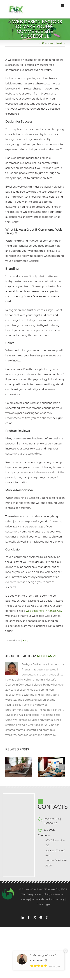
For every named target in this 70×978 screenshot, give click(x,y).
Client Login (43, 904)
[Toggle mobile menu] (63, 5)
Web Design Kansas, (32, 894)
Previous (47, 43)
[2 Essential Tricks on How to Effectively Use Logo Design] (51, 758)
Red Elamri (46, 656)
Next (59, 43)
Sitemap (25, 899)
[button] (8, 767)
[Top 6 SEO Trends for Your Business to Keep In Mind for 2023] (18, 758)
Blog (25, 640)
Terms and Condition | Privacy (47, 899)
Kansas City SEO (57, 889)
